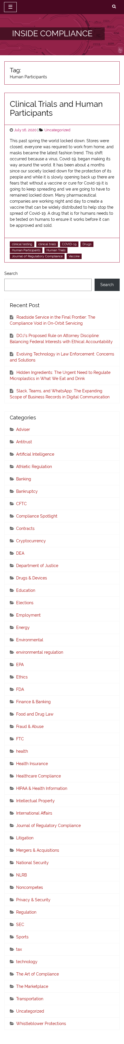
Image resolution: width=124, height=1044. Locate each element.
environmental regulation (39, 652)
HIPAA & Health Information (41, 788)
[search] (114, 6)
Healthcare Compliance (38, 776)
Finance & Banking (33, 701)
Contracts (25, 528)
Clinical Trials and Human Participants (56, 108)
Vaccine (74, 256)
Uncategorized (57, 130)
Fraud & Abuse (30, 726)
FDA (20, 689)
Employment (28, 615)
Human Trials (55, 250)
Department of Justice (37, 565)
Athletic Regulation (34, 466)
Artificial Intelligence (35, 454)
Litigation (24, 838)
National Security (32, 862)
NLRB (21, 875)
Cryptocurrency (31, 541)
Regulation (26, 912)
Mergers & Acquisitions (37, 850)
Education (25, 590)
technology (26, 961)
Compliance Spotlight (36, 516)
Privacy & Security (33, 899)
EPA (20, 664)
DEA (20, 553)
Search (11, 273)
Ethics (22, 677)
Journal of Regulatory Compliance (37, 256)
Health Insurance (32, 763)
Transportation (29, 999)
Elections (24, 602)
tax (19, 949)
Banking (23, 479)
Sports (22, 937)
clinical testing (22, 244)
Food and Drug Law (34, 714)
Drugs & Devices (31, 578)
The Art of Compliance (37, 974)
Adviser (23, 429)
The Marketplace (32, 986)
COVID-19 (69, 244)
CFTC (21, 503)
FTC (20, 739)
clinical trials (47, 244)
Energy (23, 627)
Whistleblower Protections (41, 1023)
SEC (20, 924)
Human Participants (26, 250)
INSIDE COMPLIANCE (52, 33)
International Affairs (34, 813)
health (22, 751)
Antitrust (24, 442)
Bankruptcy (27, 491)
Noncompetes (29, 887)
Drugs (86, 244)
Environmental (29, 640)
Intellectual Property (35, 800)
